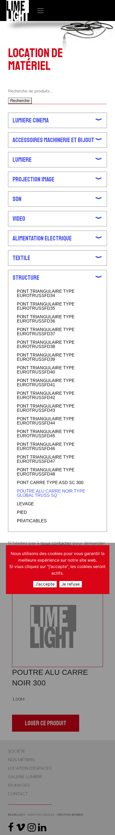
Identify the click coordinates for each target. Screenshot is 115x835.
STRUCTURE (26, 277)
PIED (22, 512)
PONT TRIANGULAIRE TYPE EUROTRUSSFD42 (46, 395)
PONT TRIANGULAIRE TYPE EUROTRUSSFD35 (46, 306)
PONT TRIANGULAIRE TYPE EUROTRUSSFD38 (46, 344)
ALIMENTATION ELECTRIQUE (42, 238)
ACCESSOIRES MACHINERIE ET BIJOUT (53, 140)
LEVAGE (25, 504)
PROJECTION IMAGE (33, 179)
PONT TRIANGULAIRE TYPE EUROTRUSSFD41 (46, 383)
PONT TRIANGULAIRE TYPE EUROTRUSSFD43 (46, 408)
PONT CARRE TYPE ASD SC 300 (50, 483)
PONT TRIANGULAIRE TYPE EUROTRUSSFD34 (46, 293)
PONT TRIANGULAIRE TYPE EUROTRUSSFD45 (46, 434)
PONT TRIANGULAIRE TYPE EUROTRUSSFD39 (46, 357)
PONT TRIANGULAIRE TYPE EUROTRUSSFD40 (46, 370)
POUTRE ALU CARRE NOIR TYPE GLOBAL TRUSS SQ (51, 493)
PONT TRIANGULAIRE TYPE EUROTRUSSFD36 (46, 319)
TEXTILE (21, 258)
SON (17, 199)
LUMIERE (22, 159)
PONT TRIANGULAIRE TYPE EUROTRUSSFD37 (46, 332)
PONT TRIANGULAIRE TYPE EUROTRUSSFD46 (46, 446)
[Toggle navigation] (40, 10)
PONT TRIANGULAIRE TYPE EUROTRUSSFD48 (46, 472)
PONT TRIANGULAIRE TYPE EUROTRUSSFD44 (46, 421)
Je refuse (71, 584)
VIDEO (19, 218)
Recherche (20, 101)
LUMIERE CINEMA (31, 120)
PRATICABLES (32, 521)
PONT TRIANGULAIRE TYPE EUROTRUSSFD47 (46, 459)
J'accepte (45, 584)
